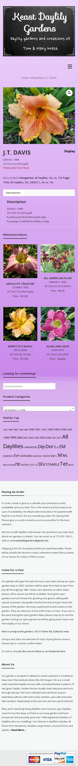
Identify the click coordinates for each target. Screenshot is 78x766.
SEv (41, 464)
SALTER (24, 464)
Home (24, 77)
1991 (37, 429)
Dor (49, 446)
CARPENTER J (31, 447)
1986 (10, 429)
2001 (25, 437)
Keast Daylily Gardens (40, 22)
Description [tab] (13, 192)
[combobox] (39, 408)
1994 (50, 429)
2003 (36, 437)
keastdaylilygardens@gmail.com (30, 540)
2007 (54, 437)
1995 (56, 429)
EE (58, 447)
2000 (19, 437)
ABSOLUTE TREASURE (20, 283)
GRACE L (35, 182)
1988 (21, 429)
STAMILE (52, 464)
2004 (43, 437)
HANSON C (38, 456)
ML (65, 455)
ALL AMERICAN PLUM (58, 278)
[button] (69, 93)
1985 (5, 429)
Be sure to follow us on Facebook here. (44, 651)
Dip (41, 446)
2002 (31, 437)
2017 (59, 437)
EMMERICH (8, 456)
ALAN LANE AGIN (57, 346)
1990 (31, 429)
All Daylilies (37, 77)
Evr (51, 178)
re (55, 178)
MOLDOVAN (9, 464)
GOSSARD (26, 456)
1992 (44, 429)
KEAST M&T (50, 456)
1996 (63, 429)
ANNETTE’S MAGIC (20, 346)
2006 (48, 437)
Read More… (18, 730)
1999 (6, 182)
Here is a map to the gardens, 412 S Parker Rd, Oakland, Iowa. (35, 631)
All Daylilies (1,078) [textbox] (38, 410)
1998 (6, 437)
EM (62, 446)
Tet (60, 178)
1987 (15, 429)
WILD (71, 464)
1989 (25, 429)
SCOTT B (33, 464)
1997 (69, 429)
